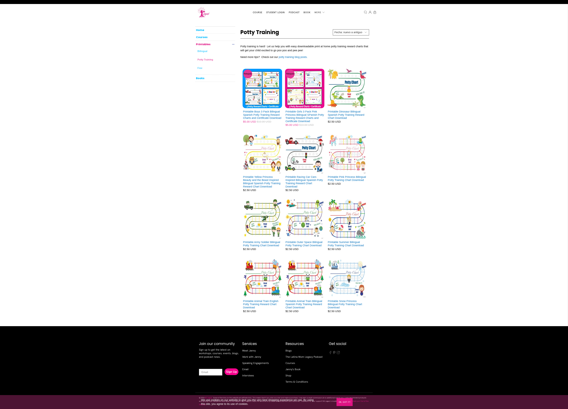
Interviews (248, 375)
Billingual (202, 51)
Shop (288, 375)
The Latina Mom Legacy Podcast (304, 356)
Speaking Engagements (255, 363)
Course (257, 12)
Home (200, 30)
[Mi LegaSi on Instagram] (338, 353)
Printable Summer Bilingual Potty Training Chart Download (346, 244)
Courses (202, 37)
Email (245, 369)
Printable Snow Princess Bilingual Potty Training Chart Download (345, 304)
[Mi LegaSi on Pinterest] (334, 353)
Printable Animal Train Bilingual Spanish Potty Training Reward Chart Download (303, 304)
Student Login (275, 12)
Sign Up (231, 372)
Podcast (294, 12)
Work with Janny (251, 356)
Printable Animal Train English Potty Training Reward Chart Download (260, 304)
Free (199, 68)
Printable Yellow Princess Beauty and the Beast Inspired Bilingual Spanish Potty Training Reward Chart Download (261, 181)
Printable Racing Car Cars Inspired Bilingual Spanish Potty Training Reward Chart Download (304, 181)
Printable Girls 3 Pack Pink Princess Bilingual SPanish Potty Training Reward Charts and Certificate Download (304, 116)
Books (200, 78)
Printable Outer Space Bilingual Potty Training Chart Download (303, 244)
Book (307, 12)
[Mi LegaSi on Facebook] (330, 353)
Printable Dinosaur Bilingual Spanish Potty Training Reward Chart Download (346, 114)
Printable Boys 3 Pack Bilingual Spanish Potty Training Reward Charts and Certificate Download (262, 114)
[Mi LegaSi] (203, 12)
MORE (317, 12)
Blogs (288, 350)
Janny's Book (292, 369)
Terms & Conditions (296, 381)
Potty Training (205, 59)
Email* (203, 366)
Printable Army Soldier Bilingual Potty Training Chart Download (261, 244)
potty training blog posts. (293, 57)
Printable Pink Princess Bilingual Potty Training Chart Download (347, 178)
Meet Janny (249, 350)
